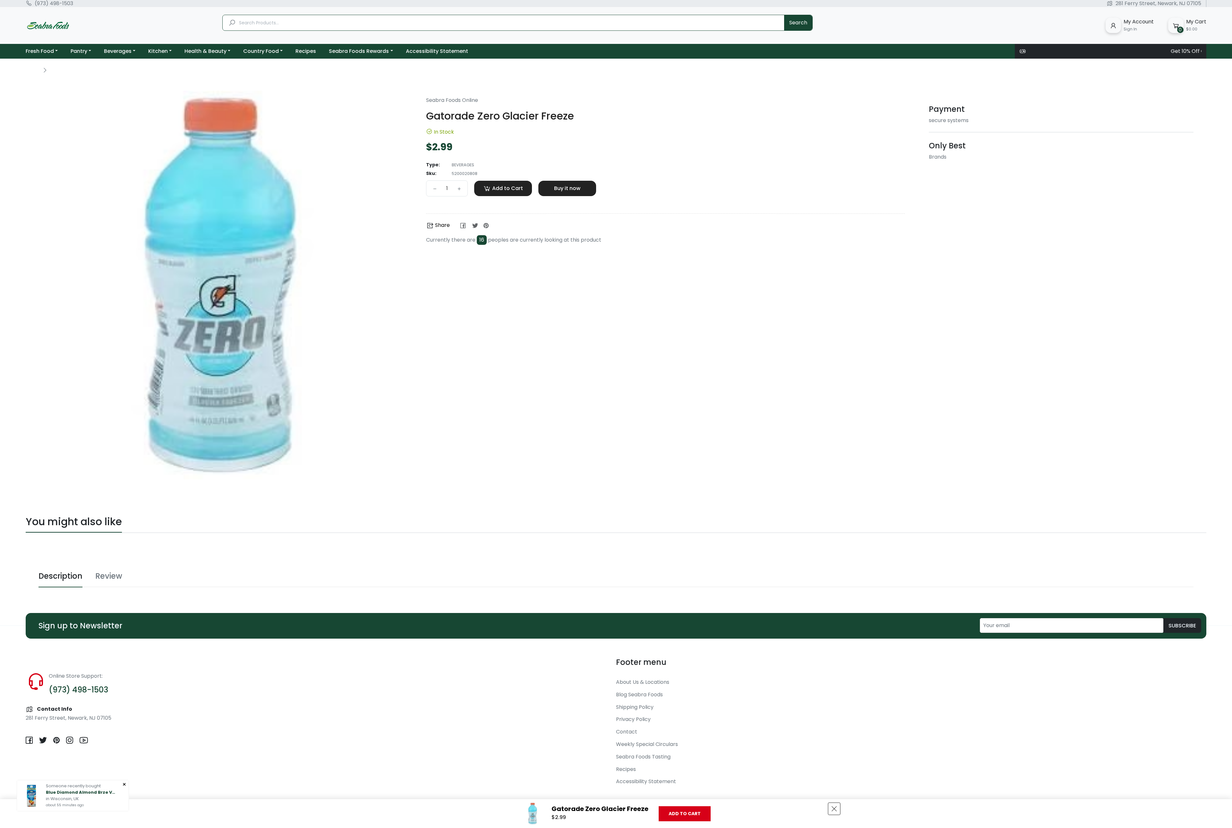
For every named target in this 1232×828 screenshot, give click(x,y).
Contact (626, 731)
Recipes (626, 769)
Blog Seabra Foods (639, 694)
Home (32, 70)
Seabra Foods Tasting (643, 756)
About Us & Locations (642, 682)
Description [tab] (60, 576)
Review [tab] (108, 576)
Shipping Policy (635, 707)
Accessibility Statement (646, 781)
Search (798, 22)
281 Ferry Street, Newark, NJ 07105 (1158, 3)
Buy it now (567, 188)
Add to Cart (685, 813)
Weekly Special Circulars (647, 744)
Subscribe (1182, 625)
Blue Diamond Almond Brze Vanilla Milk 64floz (81, 792)
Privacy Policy (633, 719)
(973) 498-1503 (54, 3)
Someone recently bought (73, 786)
